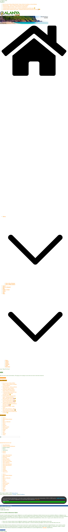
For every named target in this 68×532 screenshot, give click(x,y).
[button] (35, 281)
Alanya (4, 216)
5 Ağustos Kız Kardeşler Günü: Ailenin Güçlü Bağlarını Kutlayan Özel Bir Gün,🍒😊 (10, 403)
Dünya (6, 360)
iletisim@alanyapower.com (5, 442)
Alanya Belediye (6, 462)
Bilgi (4, 288)
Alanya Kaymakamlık (7, 464)
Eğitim (4, 291)
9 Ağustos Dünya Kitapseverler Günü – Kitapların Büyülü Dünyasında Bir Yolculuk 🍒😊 (21, 9)
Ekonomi (7, 364)
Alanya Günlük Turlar (7, 461)
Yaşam (4, 285)
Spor (4, 292)
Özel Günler (5, 428)
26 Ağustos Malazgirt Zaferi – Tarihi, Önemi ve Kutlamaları (15, 6)
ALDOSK (5, 470)
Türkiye (7, 361)
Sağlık (6, 365)
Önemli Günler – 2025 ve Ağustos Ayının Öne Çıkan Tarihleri (15, 5)
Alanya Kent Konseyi (7, 465)
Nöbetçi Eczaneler (6, 456)
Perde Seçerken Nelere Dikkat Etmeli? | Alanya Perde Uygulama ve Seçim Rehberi (20, 4)
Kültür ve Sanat (6, 289)
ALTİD (4, 469)
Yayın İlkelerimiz (6, 444)
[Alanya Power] (34, 76)
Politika (7, 362)
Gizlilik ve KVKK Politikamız (9, 446)
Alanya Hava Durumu (10, 283)
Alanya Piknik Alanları (10, 284)
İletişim (4, 452)
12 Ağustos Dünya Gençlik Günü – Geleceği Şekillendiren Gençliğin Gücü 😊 (19, 8)
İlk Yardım (5, 457)
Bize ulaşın (7, 366)
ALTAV (4, 467)
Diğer (4, 293)
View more (37, 499)
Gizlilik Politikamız (60, 498)
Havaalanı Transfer (6, 460)
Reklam (4, 451)
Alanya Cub (5, 471)
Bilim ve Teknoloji (7, 287)
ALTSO (4, 466)
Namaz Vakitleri (6, 458)
